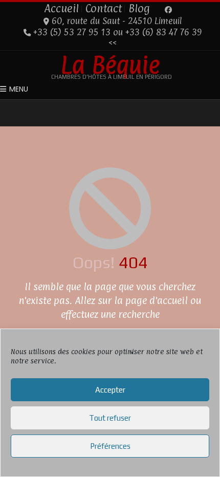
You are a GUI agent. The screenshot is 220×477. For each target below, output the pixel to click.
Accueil (61, 8)
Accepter (110, 389)
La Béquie (110, 64)
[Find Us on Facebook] (168, 10)
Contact (103, 8)
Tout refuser (110, 418)
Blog (139, 8)
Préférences (110, 446)
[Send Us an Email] (159, 10)
